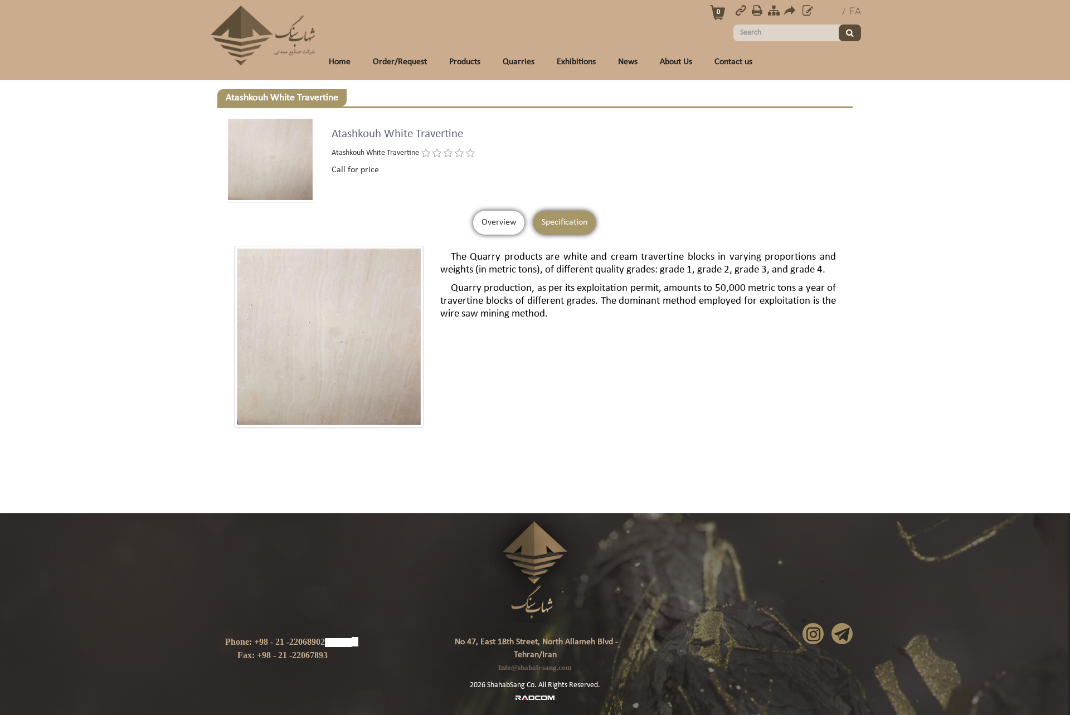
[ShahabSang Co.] (263, 36)
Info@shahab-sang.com (535, 667)
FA (855, 12)
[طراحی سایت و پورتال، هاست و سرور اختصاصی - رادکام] (535, 697)
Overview (498, 222)
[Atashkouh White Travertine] (329, 337)
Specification (564, 222)
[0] (426, 153)
